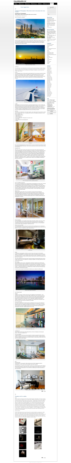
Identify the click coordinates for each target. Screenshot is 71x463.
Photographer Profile (50, 52)
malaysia (50, 105)
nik (54, 106)
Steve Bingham (49, 37)
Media (48, 50)
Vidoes (48, 60)
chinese (53, 99)
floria (48, 102)
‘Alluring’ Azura (49, 27)
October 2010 (49, 94)
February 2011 (49, 92)
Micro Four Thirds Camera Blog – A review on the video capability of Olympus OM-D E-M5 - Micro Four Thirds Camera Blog (51, 32)
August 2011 (49, 87)
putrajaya (51, 110)
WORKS (40, 3)
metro (53, 106)
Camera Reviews (49, 45)
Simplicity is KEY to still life (20, 396)
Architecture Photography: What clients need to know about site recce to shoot (30, 11)
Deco (53, 100)
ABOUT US (21, 3)
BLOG (52, 3)
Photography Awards (50, 53)
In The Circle (49, 49)
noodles (48, 107)
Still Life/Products (49, 57)
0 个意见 (44, 391)
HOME (16, 3)
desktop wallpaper (49, 101)
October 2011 (49, 86)
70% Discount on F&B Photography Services (50, 19)
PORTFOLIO (34, 3)
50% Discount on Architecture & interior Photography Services (51, 21)
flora (47, 102)
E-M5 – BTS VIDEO (51, 36)
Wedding (48, 62)
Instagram (23, 17)
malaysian (49, 106)
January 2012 (49, 85)
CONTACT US (46, 3)
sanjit (51, 111)
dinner (52, 101)
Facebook (19, 17)
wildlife (48, 63)
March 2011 (49, 91)
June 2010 (48, 96)
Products (48, 110)
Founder (48, 40)
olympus (48, 51)
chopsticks (48, 100)
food (47, 47)
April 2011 (48, 90)
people (53, 107)
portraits (48, 56)
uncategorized (49, 59)
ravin (53, 110)
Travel (48, 58)
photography (51, 108)
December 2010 (49, 93)
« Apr (48, 14)
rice (55, 110)
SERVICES (27, 3)
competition (51, 100)
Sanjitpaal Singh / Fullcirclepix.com (21, 15)
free (53, 102)
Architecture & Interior (50, 44)
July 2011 (48, 88)
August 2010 (49, 95)
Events (48, 46)
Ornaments (50, 107)
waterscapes (49, 61)
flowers (51, 102)
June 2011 (48, 89)
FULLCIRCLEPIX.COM (50, 35)
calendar (50, 99)
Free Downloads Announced (51, 48)
